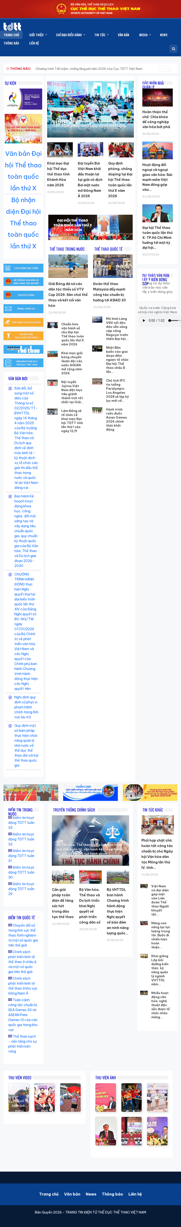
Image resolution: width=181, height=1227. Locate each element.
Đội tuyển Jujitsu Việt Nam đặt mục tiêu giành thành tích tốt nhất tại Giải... (72, 392)
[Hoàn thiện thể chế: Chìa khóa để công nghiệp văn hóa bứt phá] (157, 88)
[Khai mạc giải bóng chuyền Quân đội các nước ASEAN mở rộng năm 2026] (52, 354)
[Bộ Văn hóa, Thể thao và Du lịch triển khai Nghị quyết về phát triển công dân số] (90, 877)
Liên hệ (135, 1194)
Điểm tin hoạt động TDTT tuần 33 (21, 823)
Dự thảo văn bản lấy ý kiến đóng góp (155, 279)
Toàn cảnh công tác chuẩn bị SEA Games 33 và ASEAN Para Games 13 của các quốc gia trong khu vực (23, 1015)
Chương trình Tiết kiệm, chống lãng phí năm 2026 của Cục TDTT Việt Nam (89, 69)
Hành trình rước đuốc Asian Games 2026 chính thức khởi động (116, 419)
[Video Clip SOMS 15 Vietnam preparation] (70, 1086)
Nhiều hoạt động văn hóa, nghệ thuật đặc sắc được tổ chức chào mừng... (160, 1005)
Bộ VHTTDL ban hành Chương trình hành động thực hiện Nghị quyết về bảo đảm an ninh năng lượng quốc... (118, 911)
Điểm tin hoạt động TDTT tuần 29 (21, 889)
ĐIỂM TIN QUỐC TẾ (21, 917)
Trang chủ (49, 1194)
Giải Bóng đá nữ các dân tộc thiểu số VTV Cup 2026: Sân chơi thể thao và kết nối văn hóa (68, 295)
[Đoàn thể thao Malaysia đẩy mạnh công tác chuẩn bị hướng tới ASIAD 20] (113, 266)
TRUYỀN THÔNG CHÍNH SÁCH (74, 810)
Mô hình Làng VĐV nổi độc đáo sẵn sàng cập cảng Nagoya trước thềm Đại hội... (117, 329)
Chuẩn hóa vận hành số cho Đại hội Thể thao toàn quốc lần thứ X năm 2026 (72, 334)
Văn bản (72, 1194)
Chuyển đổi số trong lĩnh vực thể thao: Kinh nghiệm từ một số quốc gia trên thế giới (23, 935)
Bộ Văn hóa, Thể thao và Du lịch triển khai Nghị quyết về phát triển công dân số (89, 906)
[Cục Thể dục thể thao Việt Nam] (12, 27)
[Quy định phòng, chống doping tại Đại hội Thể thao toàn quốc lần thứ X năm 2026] (121, 149)
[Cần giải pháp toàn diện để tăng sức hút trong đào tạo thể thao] (63, 877)
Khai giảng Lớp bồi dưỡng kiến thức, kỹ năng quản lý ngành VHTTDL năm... (160, 970)
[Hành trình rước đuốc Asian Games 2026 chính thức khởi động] (97, 410)
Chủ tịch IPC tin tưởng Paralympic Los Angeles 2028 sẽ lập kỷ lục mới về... (117, 390)
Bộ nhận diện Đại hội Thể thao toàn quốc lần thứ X (23, 223)
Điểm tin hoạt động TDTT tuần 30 (21, 872)
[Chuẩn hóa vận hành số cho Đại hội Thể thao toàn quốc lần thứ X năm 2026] (52, 325)
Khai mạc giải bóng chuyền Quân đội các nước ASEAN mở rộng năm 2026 (72, 363)
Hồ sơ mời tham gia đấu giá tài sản (34, 69)
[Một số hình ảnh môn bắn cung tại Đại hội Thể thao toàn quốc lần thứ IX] (18, 1086)
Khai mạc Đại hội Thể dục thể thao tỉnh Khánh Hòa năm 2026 (58, 174)
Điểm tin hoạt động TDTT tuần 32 (21, 839)
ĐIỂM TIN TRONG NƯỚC (20, 812)
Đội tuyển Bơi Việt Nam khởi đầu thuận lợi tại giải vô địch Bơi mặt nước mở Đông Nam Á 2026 (90, 179)
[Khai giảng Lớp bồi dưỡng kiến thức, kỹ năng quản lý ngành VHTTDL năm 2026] (144, 956)
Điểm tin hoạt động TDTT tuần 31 (21, 856)
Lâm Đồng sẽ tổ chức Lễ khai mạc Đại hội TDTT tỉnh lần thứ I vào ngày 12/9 (72, 421)
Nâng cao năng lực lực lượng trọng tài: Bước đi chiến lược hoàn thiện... (160, 935)
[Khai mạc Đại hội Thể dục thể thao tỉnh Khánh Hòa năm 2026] (60, 149)
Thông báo (112, 1194)
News (91, 1194)
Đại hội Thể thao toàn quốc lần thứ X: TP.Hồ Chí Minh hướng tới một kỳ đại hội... (157, 238)
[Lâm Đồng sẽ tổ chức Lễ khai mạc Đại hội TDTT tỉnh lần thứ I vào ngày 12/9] (52, 412)
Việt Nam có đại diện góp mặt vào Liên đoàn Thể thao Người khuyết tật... (160, 900)
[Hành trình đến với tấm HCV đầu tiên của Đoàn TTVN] (44, 1086)
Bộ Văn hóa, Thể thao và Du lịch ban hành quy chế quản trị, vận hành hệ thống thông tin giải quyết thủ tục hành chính (90, 849)
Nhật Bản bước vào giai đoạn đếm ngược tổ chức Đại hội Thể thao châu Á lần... (117, 360)
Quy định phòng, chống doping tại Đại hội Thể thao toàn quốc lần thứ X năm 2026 (120, 179)
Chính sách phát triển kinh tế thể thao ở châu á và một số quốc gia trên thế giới (22, 962)
